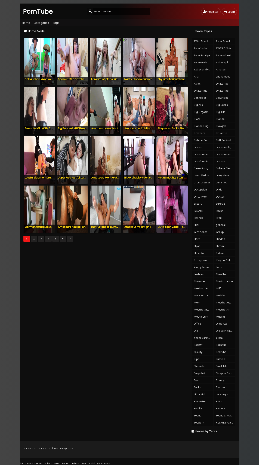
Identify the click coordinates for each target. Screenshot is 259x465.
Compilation (201, 175)
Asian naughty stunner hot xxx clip (180, 177)
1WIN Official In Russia (225, 48)
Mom (197, 302)
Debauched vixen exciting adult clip (48, 79)
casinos (220, 161)
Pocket (198, 345)
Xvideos (221, 408)
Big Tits (220, 112)
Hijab (197, 246)
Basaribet (222, 97)
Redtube (221, 352)
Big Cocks (222, 104)
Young (197, 415)
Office (197, 323)
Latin (219, 267)
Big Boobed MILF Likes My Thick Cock (81, 128)
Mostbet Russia (203, 309)
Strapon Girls (224, 373)
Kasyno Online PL (225, 260)
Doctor (220, 196)
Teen (197, 380)
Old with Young (225, 330)
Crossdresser (202, 182)
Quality (198, 352)
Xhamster (200, 401)
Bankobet (200, 97)
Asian (197, 83)
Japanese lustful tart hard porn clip (81, 177)
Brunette (221, 133)
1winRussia (200, 62)
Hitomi (220, 246)
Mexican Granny (203, 288)
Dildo (219, 189)
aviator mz (200, 90)
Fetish (219, 210)
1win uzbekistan (225, 55)
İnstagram (200, 260)
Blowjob (221, 126)
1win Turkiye (202, 55)
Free (219, 217)
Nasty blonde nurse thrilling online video (150, 79)
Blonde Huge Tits (203, 126)
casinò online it (203, 161)
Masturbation (224, 281)
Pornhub (221, 345)
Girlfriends (200, 232)
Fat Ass (198, 210)
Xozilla (198, 408)
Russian (220, 359)
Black (197, 119)
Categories (41, 23)
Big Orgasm (201, 112)
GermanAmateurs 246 (39, 227)
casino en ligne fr (225, 147)
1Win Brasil (201, 41)
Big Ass (198, 104)
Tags (56, 23)
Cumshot (221, 182)
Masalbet (221, 274)
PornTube (38, 11)
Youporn (199, 422)
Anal (196, 76)
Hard (197, 239)
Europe (220, 203)
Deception (200, 189)
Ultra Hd (199, 394)
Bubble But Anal (203, 140)
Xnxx (219, 401)
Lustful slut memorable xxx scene (46, 177)
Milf (218, 288)
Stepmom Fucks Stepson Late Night (181, 128)
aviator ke (222, 83)
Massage (199, 281)
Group (220, 232)
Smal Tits (221, 366)
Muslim (220, 316)
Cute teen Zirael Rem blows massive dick (185, 227)
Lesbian (199, 274)
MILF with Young (203, 295)
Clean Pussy (201, 168)
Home (26, 23)
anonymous (223, 76)
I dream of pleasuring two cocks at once (117, 79)
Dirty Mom (200, 196)
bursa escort (30, 448)
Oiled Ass (221, 323)
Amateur (221, 69)
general (221, 224)
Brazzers (199, 133)
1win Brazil (223, 41)
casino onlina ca (203, 154)
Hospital (199, 253)
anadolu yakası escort (99, 463)
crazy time (222, 175)
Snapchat (199, 373)
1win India (200, 48)
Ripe (196, 359)
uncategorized (225, 394)
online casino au (203, 337)
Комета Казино (225, 422)
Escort (198, 203)
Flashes (198, 217)
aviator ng (222, 90)
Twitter (220, 387)
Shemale (199, 366)
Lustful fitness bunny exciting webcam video (120, 227)
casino (198, 147)
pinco (219, 337)
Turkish (198, 387)
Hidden (220, 239)
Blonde (220, 119)
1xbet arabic (202, 69)
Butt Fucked (223, 140)
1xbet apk (222, 62)
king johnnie (201, 267)
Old (196, 330)
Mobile (220, 295)
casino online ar (225, 154)
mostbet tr (223, 309)
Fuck (196, 224)
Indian (220, 253)
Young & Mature (225, 415)
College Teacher (225, 168)
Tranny (220, 380)
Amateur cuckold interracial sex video (149, 128)
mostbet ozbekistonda (225, 302)
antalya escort (67, 448)
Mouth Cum (201, 316)
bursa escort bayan (48, 448)
